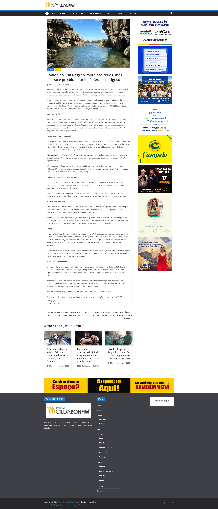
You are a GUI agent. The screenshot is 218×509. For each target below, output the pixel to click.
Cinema (102, 466)
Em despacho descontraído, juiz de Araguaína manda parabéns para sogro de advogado (88, 355)
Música (102, 476)
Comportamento (105, 447)
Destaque (50, 69)
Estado (72, 13)
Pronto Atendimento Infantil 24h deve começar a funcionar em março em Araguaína (57, 355)
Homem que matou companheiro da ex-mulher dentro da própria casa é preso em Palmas (111, 315)
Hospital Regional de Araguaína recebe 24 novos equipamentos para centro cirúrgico (119, 354)
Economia (103, 452)
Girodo (74, 85)
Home (54, 13)
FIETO (83, 13)
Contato (132, 13)
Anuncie (120, 13)
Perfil (62, 13)
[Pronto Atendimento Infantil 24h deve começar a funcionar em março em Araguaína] (57, 332)
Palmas (102, 424)
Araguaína (103, 419)
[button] (76, 13)
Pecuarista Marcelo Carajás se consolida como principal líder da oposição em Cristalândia (67, 314)
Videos (101, 480)
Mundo (102, 443)
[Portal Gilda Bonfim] (47, 13)
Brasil (101, 438)
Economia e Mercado (107, 471)
